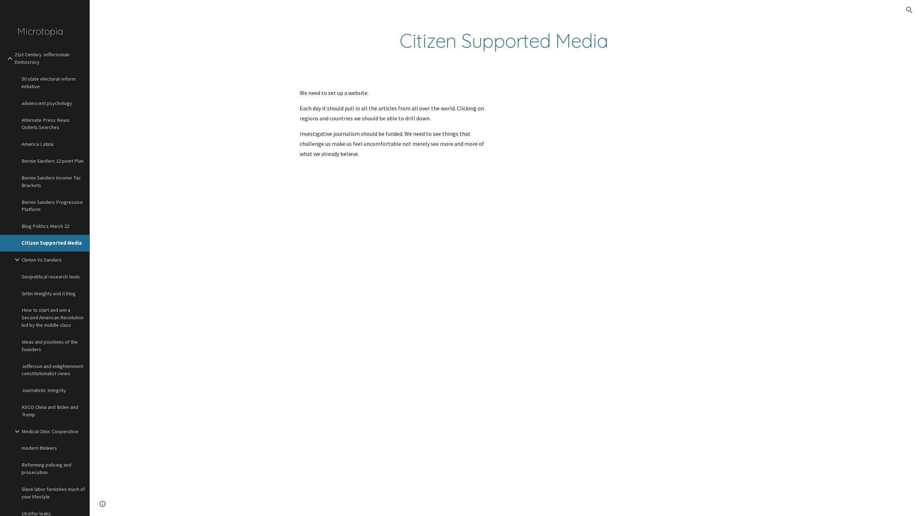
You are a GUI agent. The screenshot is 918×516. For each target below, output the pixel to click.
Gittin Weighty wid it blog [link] (49, 293)
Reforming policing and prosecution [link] (46, 469)
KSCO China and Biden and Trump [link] (50, 411)
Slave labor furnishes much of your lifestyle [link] (53, 493)
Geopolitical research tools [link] (51, 276)
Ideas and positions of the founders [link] (50, 346)
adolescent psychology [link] (47, 103)
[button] (909, 10)
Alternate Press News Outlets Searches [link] (46, 124)
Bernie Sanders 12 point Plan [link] (53, 161)
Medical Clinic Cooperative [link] (50, 431)
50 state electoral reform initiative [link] (49, 83)
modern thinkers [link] (39, 448)
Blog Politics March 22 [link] (45, 226)
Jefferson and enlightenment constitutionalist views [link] (53, 370)
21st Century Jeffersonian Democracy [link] (42, 58)
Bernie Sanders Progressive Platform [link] (52, 206)
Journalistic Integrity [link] (44, 390)
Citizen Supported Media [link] (52, 243)
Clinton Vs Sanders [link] (42, 260)
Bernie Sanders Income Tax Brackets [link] (51, 181)
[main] (504, 40)
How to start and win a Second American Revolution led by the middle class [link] (53, 317)
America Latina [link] (37, 144)
